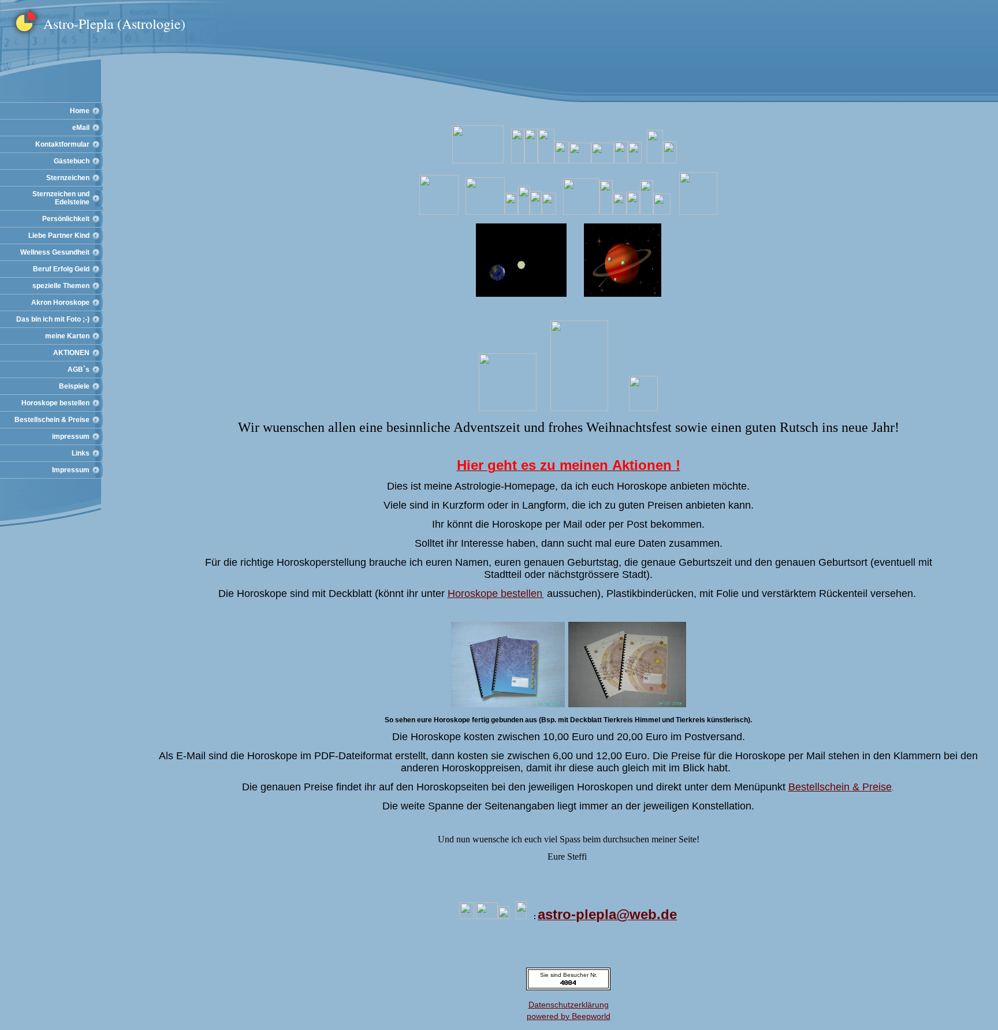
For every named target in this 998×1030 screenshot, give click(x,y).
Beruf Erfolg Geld (61, 269)
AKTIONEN (71, 353)
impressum (71, 436)
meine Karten (67, 336)
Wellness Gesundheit (55, 252)
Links (81, 453)
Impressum (71, 470)
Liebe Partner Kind (59, 236)
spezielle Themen (61, 286)
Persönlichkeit (66, 219)
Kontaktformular (62, 144)
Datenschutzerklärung (568, 1004)
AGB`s (79, 369)
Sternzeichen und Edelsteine (61, 198)
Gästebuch (72, 161)
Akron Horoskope (60, 302)
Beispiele (74, 386)
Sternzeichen (68, 178)
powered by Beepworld (568, 1016)
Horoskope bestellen (55, 403)
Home (80, 111)
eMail (81, 128)
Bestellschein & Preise (52, 420)
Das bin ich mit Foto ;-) (53, 319)
